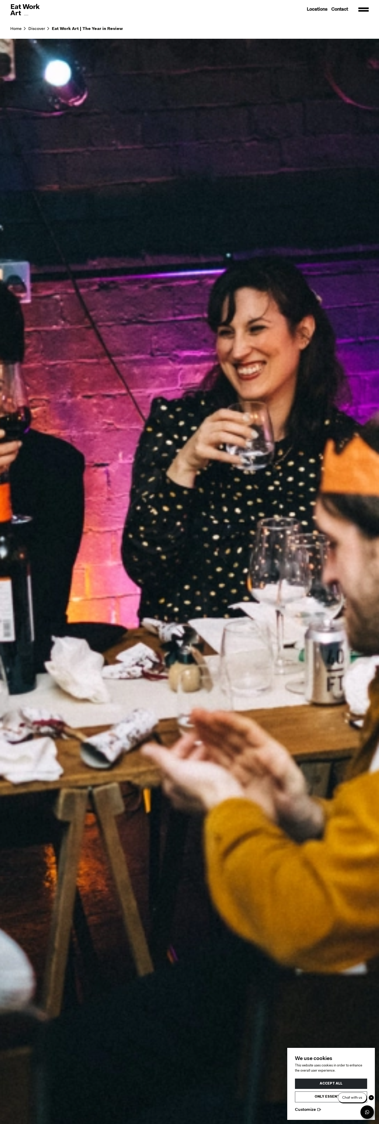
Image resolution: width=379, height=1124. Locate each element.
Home (16, 29)
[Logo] (25, 9)
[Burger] (363, 9)
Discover (36, 29)
